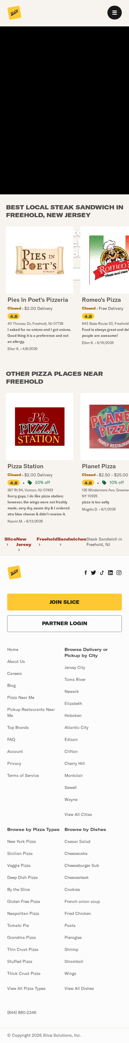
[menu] (114, 12)
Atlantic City (76, 727)
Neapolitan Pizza (23, 913)
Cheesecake (75, 853)
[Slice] (14, 13)
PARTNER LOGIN (64, 623)
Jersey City (74, 667)
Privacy (14, 763)
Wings (70, 973)
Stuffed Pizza (19, 961)
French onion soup (82, 901)
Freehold (47, 539)
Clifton (71, 751)
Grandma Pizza (21, 937)
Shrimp (71, 949)
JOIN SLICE (65, 602)
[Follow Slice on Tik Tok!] (102, 573)
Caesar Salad (77, 841)
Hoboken (73, 715)
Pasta (70, 925)
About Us (16, 661)
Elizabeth (73, 703)
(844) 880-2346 (21, 1012)
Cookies (72, 889)
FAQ (11, 739)
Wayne (70, 799)
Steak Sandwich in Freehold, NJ (104, 541)
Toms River (75, 679)
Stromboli (73, 961)
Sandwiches (72, 539)
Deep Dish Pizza (22, 877)
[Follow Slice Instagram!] (119, 573)
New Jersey (23, 541)
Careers (14, 673)
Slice (10, 539)
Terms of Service (23, 775)
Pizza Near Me (20, 697)
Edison (71, 739)
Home (12, 649)
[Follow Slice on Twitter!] (93, 573)
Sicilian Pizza (20, 853)
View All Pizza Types (26, 988)
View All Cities (78, 814)
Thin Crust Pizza (22, 949)
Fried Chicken (77, 913)
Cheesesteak (76, 877)
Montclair (73, 775)
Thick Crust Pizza (23, 973)
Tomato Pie (18, 925)
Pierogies (73, 937)
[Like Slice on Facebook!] (85, 573)
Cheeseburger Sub (81, 865)
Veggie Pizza (19, 865)
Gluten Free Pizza (23, 901)
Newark (71, 691)
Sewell (70, 787)
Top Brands (18, 727)
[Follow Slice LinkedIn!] (110, 573)
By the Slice (18, 889)
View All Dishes (79, 988)
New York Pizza (21, 841)
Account (15, 751)
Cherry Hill (74, 763)
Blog (11, 685)
